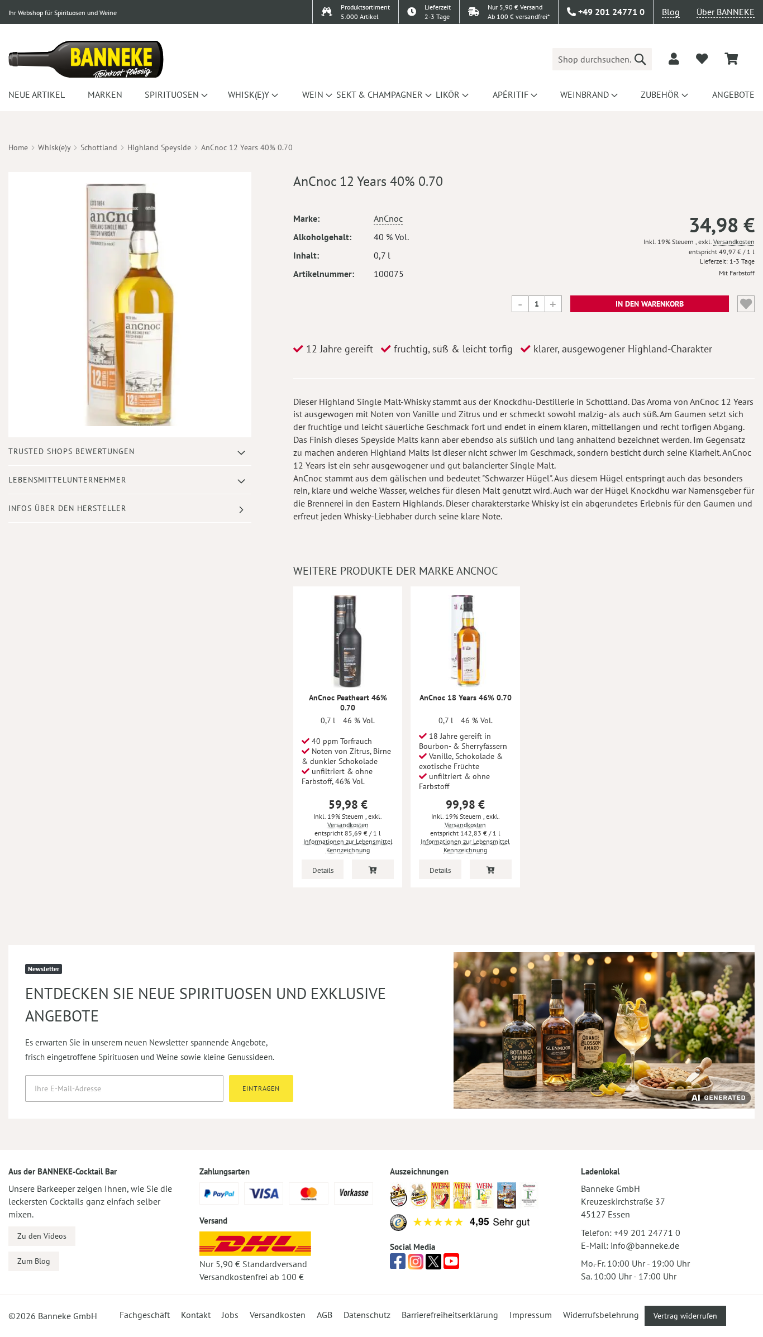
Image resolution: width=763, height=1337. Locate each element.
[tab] (129, 451)
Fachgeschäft (145, 1314)
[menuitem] (35, 94)
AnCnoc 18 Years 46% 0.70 (465, 698)
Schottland (98, 147)
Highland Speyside (159, 147)
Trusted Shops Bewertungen (71, 451)
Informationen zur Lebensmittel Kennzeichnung (348, 845)
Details (322, 870)
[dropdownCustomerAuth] (674, 58)
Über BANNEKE (726, 11)
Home (18, 147)
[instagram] (415, 1264)
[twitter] (433, 1264)
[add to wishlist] (702, 58)
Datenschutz (367, 1314)
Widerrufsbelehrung (601, 1314)
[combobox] (602, 59)
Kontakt (196, 1314)
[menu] (381, 94)
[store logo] (86, 59)
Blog (671, 11)
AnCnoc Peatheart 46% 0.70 (348, 703)
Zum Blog (33, 1261)
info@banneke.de (645, 1245)
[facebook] (398, 1264)
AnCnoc (388, 218)
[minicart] (731, 58)
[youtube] (451, 1264)
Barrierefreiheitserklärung (450, 1314)
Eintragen (261, 1088)
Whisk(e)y (54, 147)
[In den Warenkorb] (373, 869)
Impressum (530, 1314)
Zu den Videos (41, 1236)
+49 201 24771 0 (647, 1232)
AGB (324, 1314)
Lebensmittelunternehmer (67, 480)
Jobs (230, 1314)
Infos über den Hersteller (67, 508)
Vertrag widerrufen (685, 1316)
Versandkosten (734, 241)
